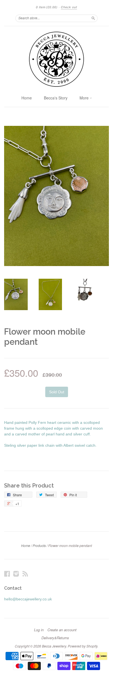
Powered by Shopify (82, 646)
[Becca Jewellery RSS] (25, 573)
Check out (69, 7)
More (85, 98)
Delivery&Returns (55, 638)
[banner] (56, 59)
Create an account (62, 630)
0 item (47, 7)
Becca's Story (55, 98)
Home (26, 98)
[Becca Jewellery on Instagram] (16, 573)
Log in (39, 630)
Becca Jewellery (54, 646)
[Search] (93, 18)
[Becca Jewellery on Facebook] (7, 573)
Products (39, 545)
